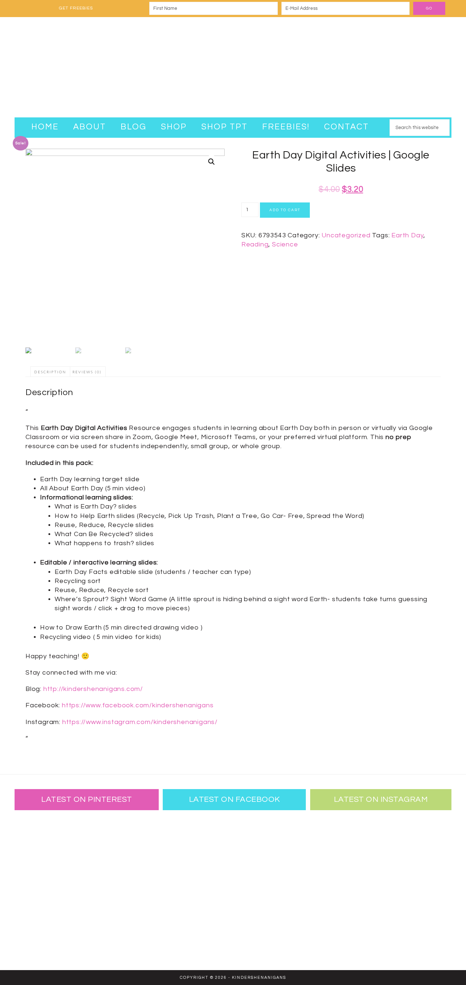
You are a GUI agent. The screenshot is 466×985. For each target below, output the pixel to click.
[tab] (50, 371)
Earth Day (407, 235)
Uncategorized (345, 235)
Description (50, 372)
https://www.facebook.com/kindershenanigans (138, 705)
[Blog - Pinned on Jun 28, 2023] (38, 837)
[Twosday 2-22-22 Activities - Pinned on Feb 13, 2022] (85, 932)
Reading (255, 244)
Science (285, 244)
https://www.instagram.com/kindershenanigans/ (140, 722)
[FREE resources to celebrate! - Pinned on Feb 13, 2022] (38, 932)
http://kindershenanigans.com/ (93, 689)
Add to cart (284, 210)
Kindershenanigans (233, 67)
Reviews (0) (87, 372)
